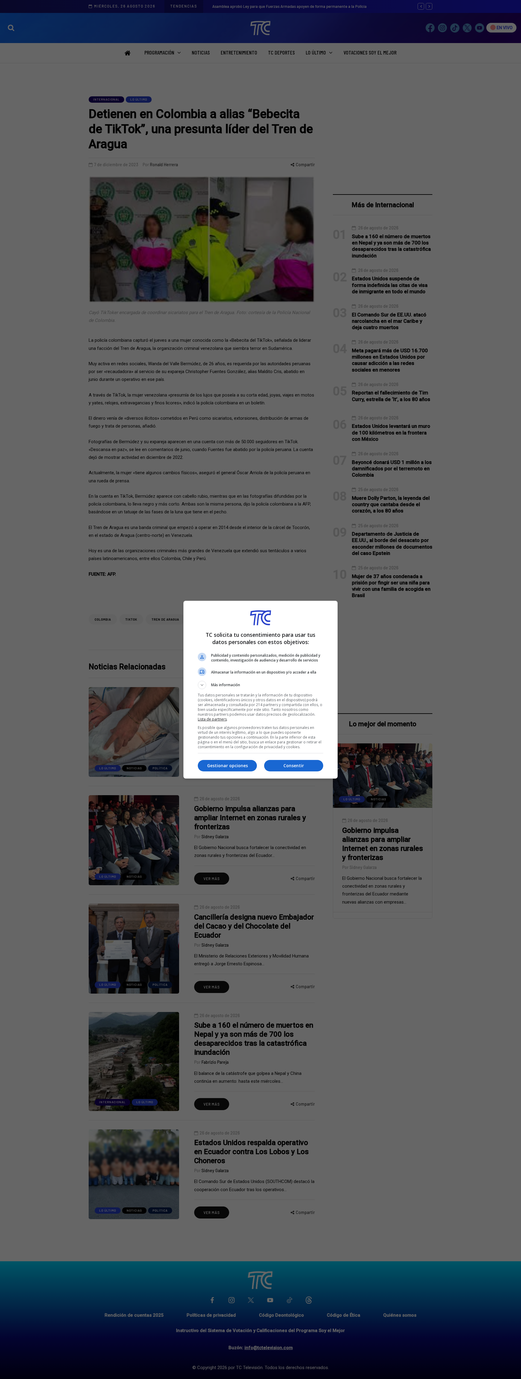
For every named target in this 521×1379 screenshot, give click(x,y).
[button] (260, 685)
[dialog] (260, 690)
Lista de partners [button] (212, 719)
